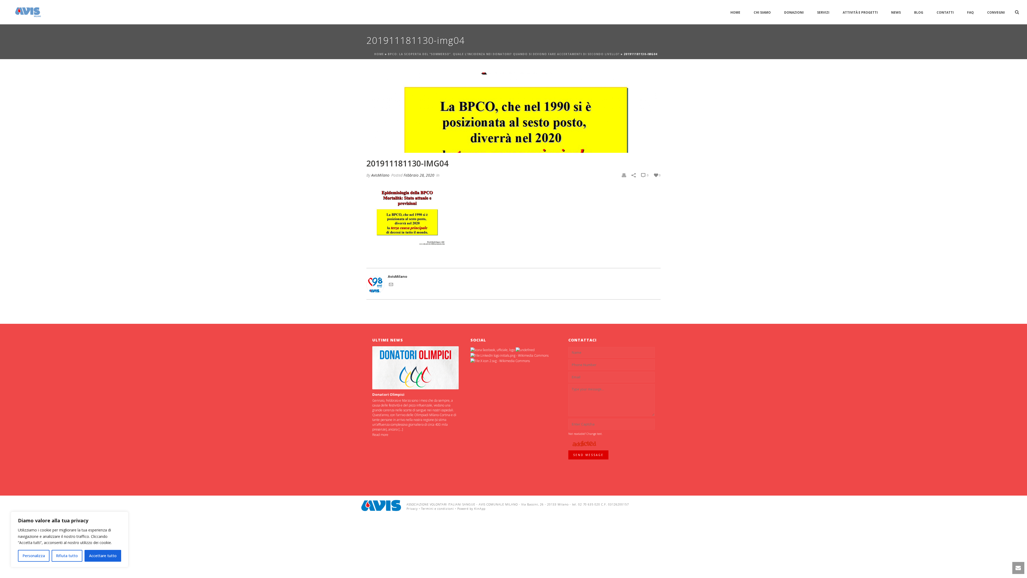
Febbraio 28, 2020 (419, 175)
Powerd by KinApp (471, 509)
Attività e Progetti (860, 12)
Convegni (996, 12)
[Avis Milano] (381, 505)
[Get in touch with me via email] (391, 285)
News (896, 12)
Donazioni (794, 12)
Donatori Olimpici (388, 394)
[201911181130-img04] (513, 113)
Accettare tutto (103, 555)
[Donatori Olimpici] (415, 367)
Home (735, 12)
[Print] (624, 175)
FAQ (970, 12)
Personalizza (33, 555)
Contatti (945, 12)
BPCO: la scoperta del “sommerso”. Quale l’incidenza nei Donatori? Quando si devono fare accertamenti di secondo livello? (504, 54)
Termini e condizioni (437, 509)
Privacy (412, 509)
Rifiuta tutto (67, 555)
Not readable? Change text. (585, 434)
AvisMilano (380, 175)
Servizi (823, 12)
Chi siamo (762, 12)
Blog (918, 12)
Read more (380, 434)
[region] (69, 539)
